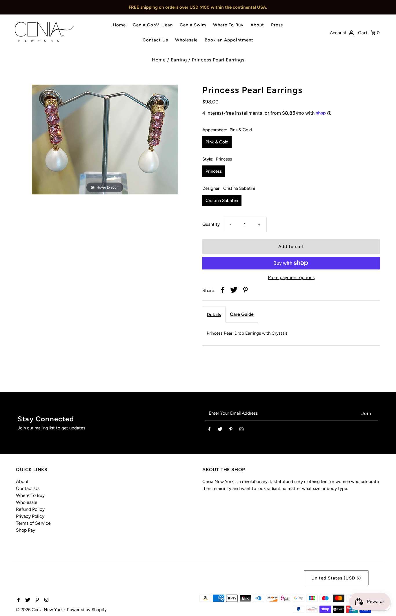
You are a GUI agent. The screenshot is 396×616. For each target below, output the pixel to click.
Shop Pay (25, 530)
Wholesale (186, 40)
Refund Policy (30, 509)
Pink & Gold (217, 142)
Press (277, 25)
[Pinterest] (230, 430)
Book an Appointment (229, 40)
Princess (214, 171)
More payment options (291, 277)
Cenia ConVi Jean (153, 25)
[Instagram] (241, 430)
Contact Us (155, 40)
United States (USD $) (336, 578)
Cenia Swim (193, 25)
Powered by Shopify (87, 609)
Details (214, 314)
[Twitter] (219, 430)
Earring (179, 60)
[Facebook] (209, 430)
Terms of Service (33, 523)
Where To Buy (228, 25)
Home (119, 25)
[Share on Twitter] (233, 291)
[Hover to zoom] (105, 139)
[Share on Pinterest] (245, 291)
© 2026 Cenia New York (40, 609)
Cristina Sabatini (222, 200)
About (257, 25)
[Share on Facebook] (222, 291)
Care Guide (242, 314)
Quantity (211, 224)
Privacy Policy (30, 516)
